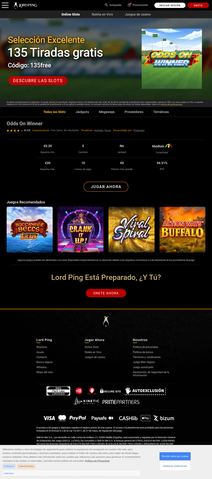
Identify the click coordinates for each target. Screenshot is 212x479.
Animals (98, 130)
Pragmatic (139, 130)
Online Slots (70, 14)
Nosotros (41, 347)
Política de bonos (143, 352)
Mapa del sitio (44, 372)
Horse (107, 130)
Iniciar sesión (170, 5)
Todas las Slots (54, 112)
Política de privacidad (145, 347)
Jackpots (82, 112)
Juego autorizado (143, 367)
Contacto (41, 357)
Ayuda (40, 352)
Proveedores (134, 112)
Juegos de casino (138, 14)
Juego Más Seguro (144, 362)
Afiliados (41, 367)
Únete (198, 5)
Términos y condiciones (146, 357)
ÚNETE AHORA (106, 293)
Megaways (107, 112)
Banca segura (44, 362)
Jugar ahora (106, 186)
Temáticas (161, 112)
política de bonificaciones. (172, 104)
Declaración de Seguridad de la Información (151, 374)
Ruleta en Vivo (102, 14)
